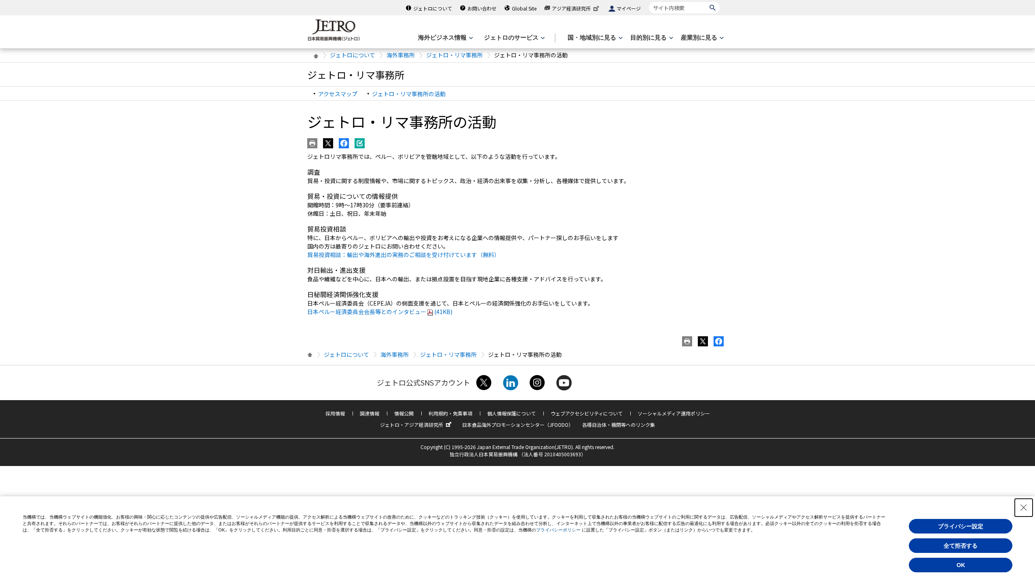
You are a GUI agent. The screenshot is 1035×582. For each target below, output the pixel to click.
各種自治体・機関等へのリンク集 (618, 424)
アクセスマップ (337, 94)
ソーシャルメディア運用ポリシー (674, 413)
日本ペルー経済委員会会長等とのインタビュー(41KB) (379, 312)
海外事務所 (401, 55)
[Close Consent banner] (1024, 508)
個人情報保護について (511, 413)
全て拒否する (961, 545)
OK (961, 565)
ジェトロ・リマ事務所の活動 (409, 94)
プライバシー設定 (960, 526)
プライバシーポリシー (558, 529)
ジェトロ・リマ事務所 (454, 55)
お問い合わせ (481, 8)
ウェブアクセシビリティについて (587, 413)
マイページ (629, 8)
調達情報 (369, 413)
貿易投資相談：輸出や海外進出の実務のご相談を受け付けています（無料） (403, 255)
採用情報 (335, 413)
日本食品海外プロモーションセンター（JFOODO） (517, 424)
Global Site (524, 8)
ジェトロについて (432, 8)
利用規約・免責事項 (450, 413)
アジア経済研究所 (571, 8)
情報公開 (404, 413)
